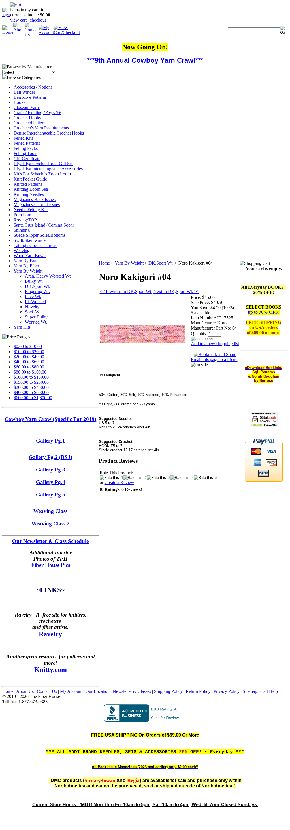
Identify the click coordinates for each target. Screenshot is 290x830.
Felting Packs (26, 148)
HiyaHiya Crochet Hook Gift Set (43, 163)
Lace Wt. (33, 296)
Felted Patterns (27, 143)
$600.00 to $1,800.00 (33, 397)
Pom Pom (22, 214)
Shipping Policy (168, 691)
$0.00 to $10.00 (28, 346)
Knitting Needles (29, 194)
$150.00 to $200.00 (31, 382)
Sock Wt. (33, 311)
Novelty (32, 306)
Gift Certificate (27, 158)
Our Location (97, 691)
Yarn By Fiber (26, 265)
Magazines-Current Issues (37, 204)
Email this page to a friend (214, 359)
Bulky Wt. (34, 281)
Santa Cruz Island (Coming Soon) (44, 225)
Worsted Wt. (36, 322)
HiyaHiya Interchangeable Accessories (48, 168)
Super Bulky (36, 317)
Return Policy (198, 691)
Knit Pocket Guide (30, 179)
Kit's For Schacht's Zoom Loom (42, 173)
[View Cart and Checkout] (67, 32)
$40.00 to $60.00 (29, 361)
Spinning (22, 230)
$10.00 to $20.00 (29, 351)
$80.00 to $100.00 (30, 372)
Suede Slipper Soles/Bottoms (39, 235)
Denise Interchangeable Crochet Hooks (49, 133)
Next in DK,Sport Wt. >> (176, 291)
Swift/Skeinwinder (30, 240)
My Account (71, 691)
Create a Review (119, 482)
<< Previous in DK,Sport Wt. (126, 291)
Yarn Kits (22, 327)
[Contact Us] (32, 34)
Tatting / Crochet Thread (35, 245)
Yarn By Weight (28, 271)
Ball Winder (24, 92)
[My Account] (46, 32)
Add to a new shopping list (215, 343)
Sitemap (250, 691)
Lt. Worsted (35, 301)
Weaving (21, 250)
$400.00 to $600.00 (31, 392)
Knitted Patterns (28, 184)
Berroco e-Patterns (30, 97)
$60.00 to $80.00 (29, 366)
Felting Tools (25, 153)
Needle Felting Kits (31, 209)
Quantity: (199, 333)
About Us (25, 691)
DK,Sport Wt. (37, 286)
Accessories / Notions (33, 87)
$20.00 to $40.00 (29, 356)
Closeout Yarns (27, 107)
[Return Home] (6, 14)
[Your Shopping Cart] (15, 4)
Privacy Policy (227, 691)
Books (19, 102)
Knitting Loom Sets (31, 189)
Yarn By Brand (27, 260)
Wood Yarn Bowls (30, 255)
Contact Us (47, 691)
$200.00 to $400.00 (31, 387)
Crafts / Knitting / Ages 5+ (37, 112)
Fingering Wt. (37, 291)
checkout (38, 20)
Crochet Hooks (27, 117)
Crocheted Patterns (30, 122)
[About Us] (19, 34)
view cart (18, 20)
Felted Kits (23, 138)
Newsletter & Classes (132, 691)
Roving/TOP (25, 219)
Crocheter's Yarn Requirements (41, 127)
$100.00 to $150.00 (31, 377)
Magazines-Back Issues (35, 199)
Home (104, 263)
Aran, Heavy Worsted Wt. (48, 276)
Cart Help (269, 691)
